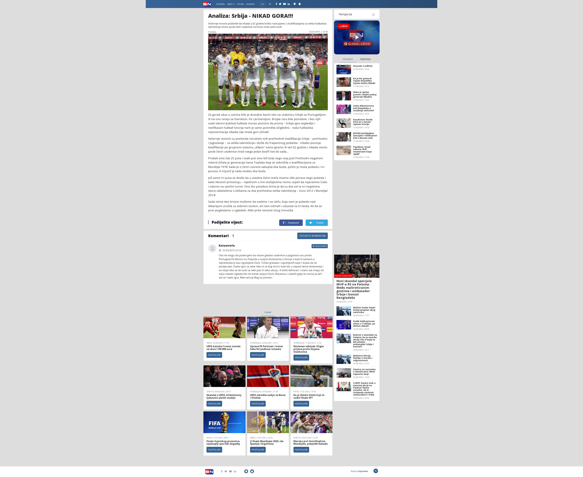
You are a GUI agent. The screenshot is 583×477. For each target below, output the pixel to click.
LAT (262, 4)
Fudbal (267, 312)
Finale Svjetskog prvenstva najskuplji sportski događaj (223, 443)
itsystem (363, 471)
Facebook (293, 222)
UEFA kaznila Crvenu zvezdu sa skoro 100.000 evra (223, 348)
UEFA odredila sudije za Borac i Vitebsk (268, 396)
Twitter (319, 222)
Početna (220, 4)
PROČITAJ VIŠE (214, 355)
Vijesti (230, 4)
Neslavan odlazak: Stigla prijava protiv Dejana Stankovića (308, 349)
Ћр (270, 4)
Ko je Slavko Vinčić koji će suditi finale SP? (308, 396)
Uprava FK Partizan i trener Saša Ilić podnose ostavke (266, 348)
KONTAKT (250, 4)
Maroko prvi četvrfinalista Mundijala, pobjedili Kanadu (310, 443)
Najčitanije (365, 58)
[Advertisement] (243, 299)
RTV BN (240, 4)
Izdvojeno (348, 58)
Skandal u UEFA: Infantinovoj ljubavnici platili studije (223, 396)
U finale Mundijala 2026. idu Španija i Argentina (266, 443)
